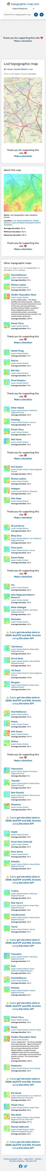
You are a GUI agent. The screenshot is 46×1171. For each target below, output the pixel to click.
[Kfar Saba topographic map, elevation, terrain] (7, 501)
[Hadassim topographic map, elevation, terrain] (7, 1068)
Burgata (15, 682)
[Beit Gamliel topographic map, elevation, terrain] (7, 796)
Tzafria (15, 891)
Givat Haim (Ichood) (21, 841)
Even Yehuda (35, 1068)
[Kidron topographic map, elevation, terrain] (7, 363)
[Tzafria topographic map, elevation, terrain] (7, 894)
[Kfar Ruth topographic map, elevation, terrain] (7, 1118)
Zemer (32, 1030)
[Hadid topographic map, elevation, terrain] (7, 834)
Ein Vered (16, 1093)
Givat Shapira (18, 380)
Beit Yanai (16, 439)
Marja (14, 1027)
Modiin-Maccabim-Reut (23, 294)
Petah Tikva (17, 323)
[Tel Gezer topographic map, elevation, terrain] (7, 674)
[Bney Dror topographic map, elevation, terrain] (7, 539)
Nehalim (15, 861)
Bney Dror (16, 535)
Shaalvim (16, 804)
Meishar (15, 988)
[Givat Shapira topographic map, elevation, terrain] (7, 383)
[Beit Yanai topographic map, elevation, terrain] (7, 442)
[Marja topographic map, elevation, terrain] (7, 1029)
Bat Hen (15, 370)
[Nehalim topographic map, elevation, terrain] (7, 865)
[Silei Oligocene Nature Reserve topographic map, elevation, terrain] (7, 598)
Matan (14, 721)
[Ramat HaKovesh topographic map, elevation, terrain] (7, 1130)
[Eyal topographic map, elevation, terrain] (7, 969)
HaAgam (15, 488)
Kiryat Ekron (17, 526)
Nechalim (16, 619)
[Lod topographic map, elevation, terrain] (23, 193)
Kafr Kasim (16, 731)
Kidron (14, 360)
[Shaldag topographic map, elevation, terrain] (7, 422)
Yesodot (15, 780)
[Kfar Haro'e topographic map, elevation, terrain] (7, 906)
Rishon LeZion (18, 285)
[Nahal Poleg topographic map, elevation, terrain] (7, 353)
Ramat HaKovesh (20, 1126)
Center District (22, 278)
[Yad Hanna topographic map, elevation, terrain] (7, 650)
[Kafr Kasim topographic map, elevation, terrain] (7, 734)
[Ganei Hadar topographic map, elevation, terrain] (7, 560)
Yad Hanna (16, 646)
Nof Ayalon (17, 466)
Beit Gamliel (17, 792)
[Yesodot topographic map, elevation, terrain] (7, 784)
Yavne (32, 550)
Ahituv (14, 741)
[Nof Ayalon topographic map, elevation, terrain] (7, 470)
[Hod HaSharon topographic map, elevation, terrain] (7, 277)
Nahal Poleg (17, 350)
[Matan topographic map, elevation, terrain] (7, 724)
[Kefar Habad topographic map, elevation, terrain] (7, 411)
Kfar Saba (16, 498)
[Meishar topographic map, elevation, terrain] (7, 991)
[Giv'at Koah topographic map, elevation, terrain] (7, 662)
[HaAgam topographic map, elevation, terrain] (7, 491)
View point (16, 547)
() (22, 223)
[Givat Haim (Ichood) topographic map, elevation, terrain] (7, 844)
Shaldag (15, 419)
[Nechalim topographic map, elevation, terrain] (7, 621)
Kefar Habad (17, 407)
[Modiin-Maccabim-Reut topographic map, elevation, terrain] (7, 306)
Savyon (33, 422)
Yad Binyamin (18, 914)
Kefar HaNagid (18, 607)
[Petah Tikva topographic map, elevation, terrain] (7, 326)
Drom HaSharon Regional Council (22, 970)
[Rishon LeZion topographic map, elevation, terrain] (7, 287)
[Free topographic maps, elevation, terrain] (5, 69)
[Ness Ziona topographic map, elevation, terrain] (7, 854)
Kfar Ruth (16, 1115)
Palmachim (17, 768)
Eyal (13, 966)
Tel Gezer (16, 670)
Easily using (23, 635)
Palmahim (16, 954)
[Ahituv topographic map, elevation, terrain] (7, 744)
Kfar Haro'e (17, 903)
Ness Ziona (17, 851)
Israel (13, 278)
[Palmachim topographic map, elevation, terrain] (7, 772)
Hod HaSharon (18, 275)
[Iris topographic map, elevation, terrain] (7, 587)
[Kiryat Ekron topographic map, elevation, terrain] (7, 528)
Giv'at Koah (17, 658)
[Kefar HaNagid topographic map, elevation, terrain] (7, 611)
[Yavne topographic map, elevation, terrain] (7, 929)
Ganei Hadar (17, 557)
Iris (13, 585)
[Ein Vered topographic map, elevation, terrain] (7, 1096)
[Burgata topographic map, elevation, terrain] (7, 686)
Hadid (14, 832)
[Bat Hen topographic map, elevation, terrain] (7, 373)
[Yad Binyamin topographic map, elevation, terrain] (7, 918)
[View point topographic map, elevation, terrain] (7, 550)
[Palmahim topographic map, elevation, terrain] (7, 957)
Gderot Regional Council (23, 992)
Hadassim (16, 1065)
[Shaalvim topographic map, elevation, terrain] (7, 807)
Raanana (33, 491)
